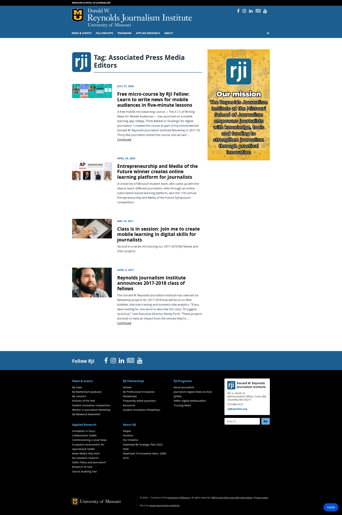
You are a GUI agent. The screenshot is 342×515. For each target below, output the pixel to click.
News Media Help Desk (86, 453)
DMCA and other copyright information (232, 497)
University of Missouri (109, 25)
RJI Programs (183, 381)
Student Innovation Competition (91, 405)
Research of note (82, 466)
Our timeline (130, 440)
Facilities (128, 435)
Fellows (127, 387)
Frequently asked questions (139, 400)
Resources (129, 405)
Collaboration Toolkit (84, 435)
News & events (82, 33)
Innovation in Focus (83, 431)
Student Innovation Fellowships (141, 409)
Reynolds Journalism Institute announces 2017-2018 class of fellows (151, 283)
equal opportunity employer (164, 505)
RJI (139, 16)
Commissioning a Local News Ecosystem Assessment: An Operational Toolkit (89, 444)
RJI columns (79, 396)
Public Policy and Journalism (89, 462)
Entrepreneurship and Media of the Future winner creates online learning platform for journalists (157, 171)
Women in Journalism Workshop (91, 409)
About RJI (129, 425)
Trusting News (182, 405)
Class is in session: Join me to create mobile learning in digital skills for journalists (158, 234)
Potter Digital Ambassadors (190, 400)
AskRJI (331, 507)
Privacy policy (261, 497)
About (168, 33)
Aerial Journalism (184, 387)
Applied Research (148, 33)
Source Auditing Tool (84, 471)
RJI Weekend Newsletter (86, 414)
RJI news (77, 387)
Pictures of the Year (83, 400)
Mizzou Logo (78, 15)
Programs (125, 33)
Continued (124, 139)
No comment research (85, 458)
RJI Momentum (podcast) (86, 391)
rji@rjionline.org (237, 409)
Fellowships (104, 33)
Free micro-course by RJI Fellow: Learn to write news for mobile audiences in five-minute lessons (154, 99)
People (127, 431)
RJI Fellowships (133, 381)
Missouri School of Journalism (91, 2)
